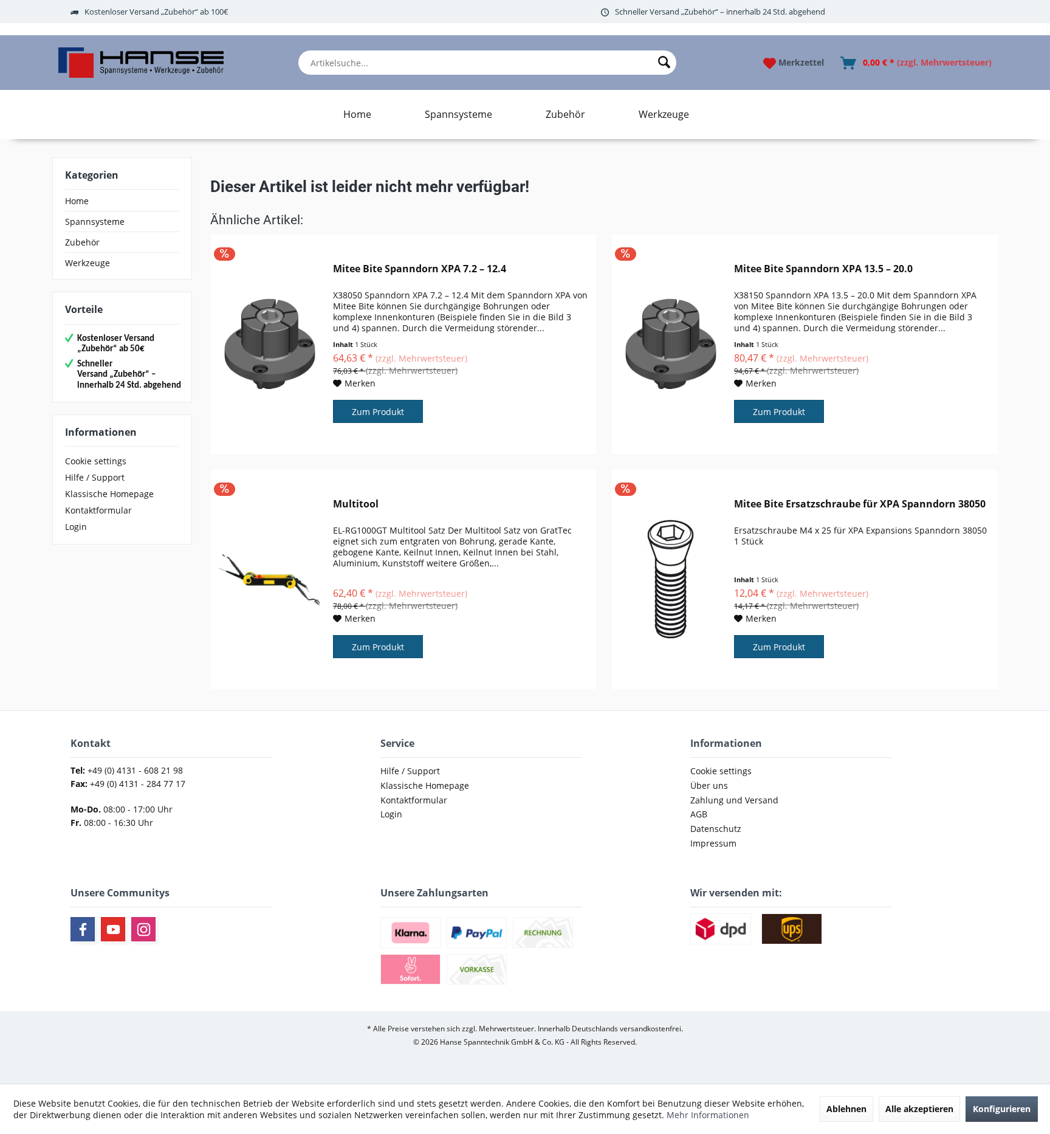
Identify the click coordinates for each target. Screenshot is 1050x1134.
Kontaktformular (98, 510)
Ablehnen (846, 1109)
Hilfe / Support (95, 477)
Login (76, 526)
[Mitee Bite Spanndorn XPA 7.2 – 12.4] (269, 344)
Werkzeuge (87, 263)
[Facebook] (82, 929)
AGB (698, 814)
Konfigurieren (1002, 1109)
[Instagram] (143, 929)
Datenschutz (715, 828)
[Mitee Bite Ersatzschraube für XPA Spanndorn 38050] (670, 579)
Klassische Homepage (109, 494)
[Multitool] (269, 579)
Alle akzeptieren (919, 1109)
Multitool (356, 504)
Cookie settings (95, 461)
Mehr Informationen (708, 1115)
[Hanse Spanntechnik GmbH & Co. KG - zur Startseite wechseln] (140, 62)
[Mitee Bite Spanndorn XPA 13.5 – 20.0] (670, 344)
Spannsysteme (95, 221)
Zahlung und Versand (734, 800)
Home (77, 201)
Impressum (713, 843)
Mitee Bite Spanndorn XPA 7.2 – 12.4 (419, 269)
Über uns (709, 785)
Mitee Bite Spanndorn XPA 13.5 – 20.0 (823, 269)
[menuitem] (487, 62)
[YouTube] (113, 929)
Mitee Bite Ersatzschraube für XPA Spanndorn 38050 (860, 504)
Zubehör (82, 242)
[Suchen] (664, 62)
